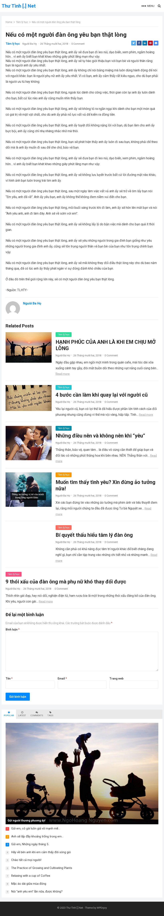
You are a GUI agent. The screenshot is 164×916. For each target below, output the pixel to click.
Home (9, 22)
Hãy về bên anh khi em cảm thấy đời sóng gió (41, 852)
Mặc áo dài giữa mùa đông (28, 883)
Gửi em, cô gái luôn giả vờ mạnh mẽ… (35, 828)
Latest (22, 715)
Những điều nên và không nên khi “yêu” (100, 436)
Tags (50, 715)
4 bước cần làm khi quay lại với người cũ (102, 395)
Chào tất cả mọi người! (26, 860)
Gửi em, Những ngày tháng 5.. (30, 844)
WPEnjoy (102, 907)
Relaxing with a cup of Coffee (30, 876)
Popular (9, 715)
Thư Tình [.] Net (19, 6)
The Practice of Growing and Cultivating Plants (41, 868)
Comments (36, 715)
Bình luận (13, 629)
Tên (9, 678)
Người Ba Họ (29, 43)
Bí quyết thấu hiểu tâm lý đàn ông (94, 535)
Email (62, 678)
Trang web (116, 678)
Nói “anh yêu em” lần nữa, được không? (37, 891)
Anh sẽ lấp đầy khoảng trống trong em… (37, 836)
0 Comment (78, 43)
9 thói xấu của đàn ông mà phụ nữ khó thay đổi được (66, 582)
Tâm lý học (22, 22)
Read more (63, 373)
